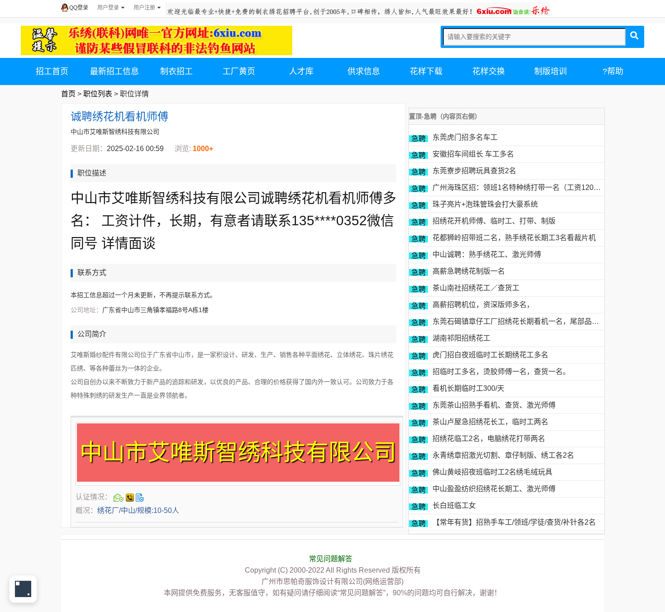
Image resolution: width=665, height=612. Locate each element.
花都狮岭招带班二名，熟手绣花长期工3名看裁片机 (514, 238)
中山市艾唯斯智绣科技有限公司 (115, 131)
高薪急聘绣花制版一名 (468, 271)
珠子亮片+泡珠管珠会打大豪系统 (485, 204)
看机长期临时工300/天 (468, 388)
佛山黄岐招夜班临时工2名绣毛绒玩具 (492, 472)
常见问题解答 (330, 559)
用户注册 (144, 8)
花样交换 (488, 71)
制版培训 (550, 71)
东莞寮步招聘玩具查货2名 (474, 171)
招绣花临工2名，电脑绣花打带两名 (488, 438)
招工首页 (52, 71)
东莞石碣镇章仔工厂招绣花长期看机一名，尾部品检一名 (522, 321)
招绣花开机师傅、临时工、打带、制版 (494, 221)
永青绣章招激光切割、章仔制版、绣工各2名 (503, 455)
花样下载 (426, 71)
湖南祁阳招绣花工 (461, 338)
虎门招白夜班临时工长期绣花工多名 (490, 355)
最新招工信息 (114, 71)
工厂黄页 (239, 71)
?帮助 (613, 71)
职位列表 (97, 94)
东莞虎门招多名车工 (465, 137)
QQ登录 (78, 8)
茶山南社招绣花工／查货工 (475, 288)
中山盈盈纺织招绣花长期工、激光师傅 (494, 489)
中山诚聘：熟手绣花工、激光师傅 (486, 254)
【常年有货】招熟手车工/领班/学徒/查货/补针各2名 (514, 522)
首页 (68, 94)
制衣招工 (176, 71)
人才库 (301, 71)
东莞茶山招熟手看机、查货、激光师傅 (494, 405)
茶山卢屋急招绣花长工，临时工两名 (490, 422)
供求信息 (363, 71)
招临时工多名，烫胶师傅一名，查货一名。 (501, 371)
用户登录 (108, 8)
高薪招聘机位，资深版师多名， (483, 304)
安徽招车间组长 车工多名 (473, 154)
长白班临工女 (454, 505)
